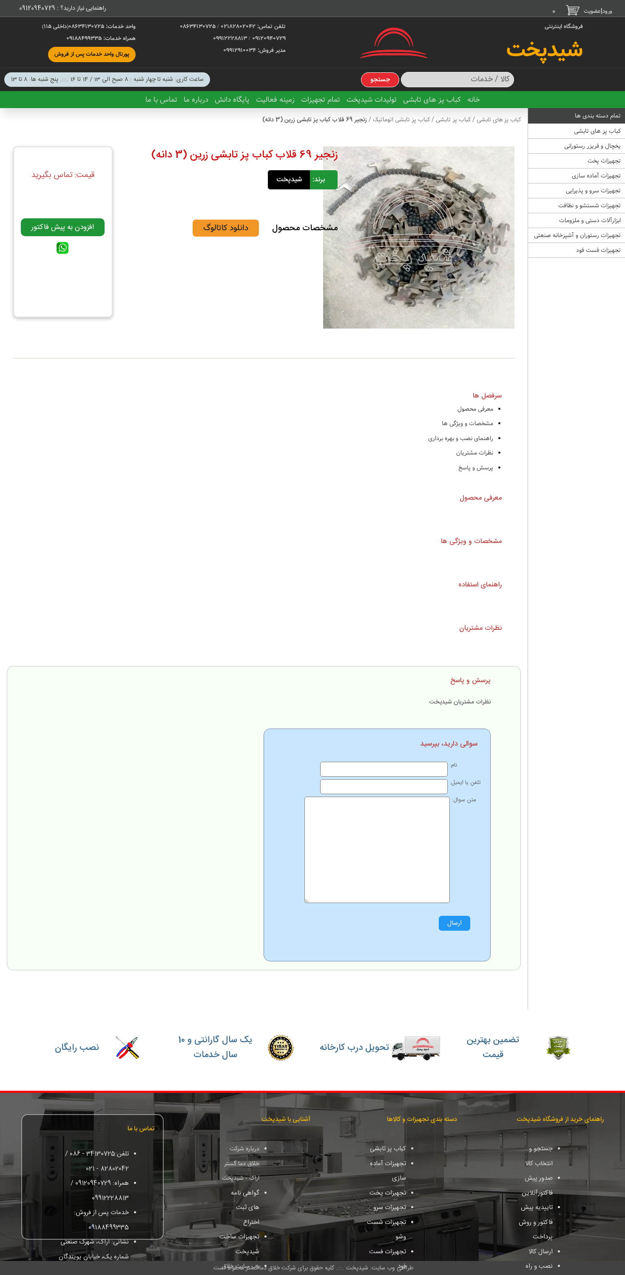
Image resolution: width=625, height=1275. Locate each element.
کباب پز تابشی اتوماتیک (400, 119)
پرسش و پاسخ (475, 467)
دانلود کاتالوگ (225, 228)
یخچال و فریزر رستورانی (592, 146)
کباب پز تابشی (452, 119)
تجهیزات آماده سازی (596, 175)
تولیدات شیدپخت (372, 100)
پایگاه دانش (232, 100)
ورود (607, 11)
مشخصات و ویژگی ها (467, 423)
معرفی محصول (475, 409)
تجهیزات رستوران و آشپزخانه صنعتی (577, 235)
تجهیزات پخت (604, 161)
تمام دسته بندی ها (598, 115)
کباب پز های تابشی (432, 100)
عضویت (592, 11)
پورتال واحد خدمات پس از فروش (91, 54)
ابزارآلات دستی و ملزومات (590, 220)
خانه (473, 100)
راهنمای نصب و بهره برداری (460, 438)
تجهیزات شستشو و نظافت (589, 205)
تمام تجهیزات (320, 100)
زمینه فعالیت (275, 100)
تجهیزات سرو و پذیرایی (593, 190)
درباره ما (196, 100)
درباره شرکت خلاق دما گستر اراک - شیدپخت (240, 1163)
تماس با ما (161, 100)
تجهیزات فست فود (598, 250)
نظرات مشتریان (474, 452)
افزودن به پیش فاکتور (62, 227)
